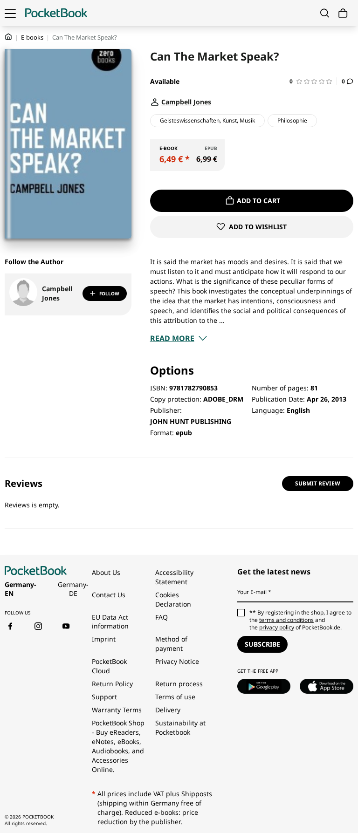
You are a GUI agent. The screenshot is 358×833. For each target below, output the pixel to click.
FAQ (161, 617)
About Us (106, 572)
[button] (313, 81)
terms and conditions (286, 620)
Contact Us (108, 594)
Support (104, 696)
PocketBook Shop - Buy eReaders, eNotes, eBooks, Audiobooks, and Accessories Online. (118, 746)
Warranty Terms (117, 709)
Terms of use (175, 696)
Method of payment (171, 644)
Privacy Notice (177, 661)
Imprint (104, 639)
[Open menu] (10, 13)
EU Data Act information (110, 622)
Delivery (167, 709)
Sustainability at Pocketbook (180, 727)
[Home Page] (56, 13)
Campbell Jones (57, 293)
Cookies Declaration (174, 599)
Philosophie (292, 120)
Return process (179, 683)
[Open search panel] (324, 13)
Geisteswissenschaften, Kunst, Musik (207, 120)
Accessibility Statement (174, 577)
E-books (32, 37)
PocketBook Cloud (109, 666)
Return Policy (112, 683)
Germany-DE (73, 589)
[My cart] (343, 13)
